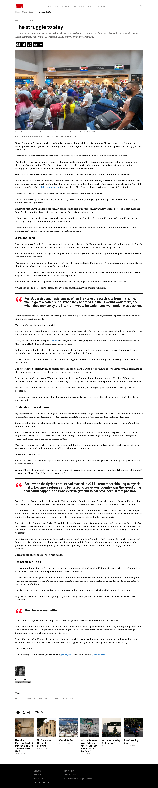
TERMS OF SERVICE (70, 775)
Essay (31, 12)
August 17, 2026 (64, 743)
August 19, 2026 (21, 754)
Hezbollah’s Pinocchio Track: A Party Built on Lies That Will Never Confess (24, 745)
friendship (55, 698)
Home (17, 12)
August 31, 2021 (21, 20)
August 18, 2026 (42, 748)
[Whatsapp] (29, 44)
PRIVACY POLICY (69, 771)
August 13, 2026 (86, 754)
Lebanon (65, 698)
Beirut (17, 698)
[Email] (35, 44)
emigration (37, 698)
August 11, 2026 (129, 746)
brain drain (26, 698)
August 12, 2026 (107, 746)
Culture (24, 12)
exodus (47, 698)
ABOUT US (37, 771)
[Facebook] (18, 44)
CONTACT (37, 775)
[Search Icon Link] (141, 8)
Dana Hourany (34, 20)
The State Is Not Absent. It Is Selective (44, 743)
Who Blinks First (66, 740)
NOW (71, 698)
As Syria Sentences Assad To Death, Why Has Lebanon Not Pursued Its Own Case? (89, 745)
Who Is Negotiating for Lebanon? (111, 741)
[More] (40, 44)
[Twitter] (23, 44)
